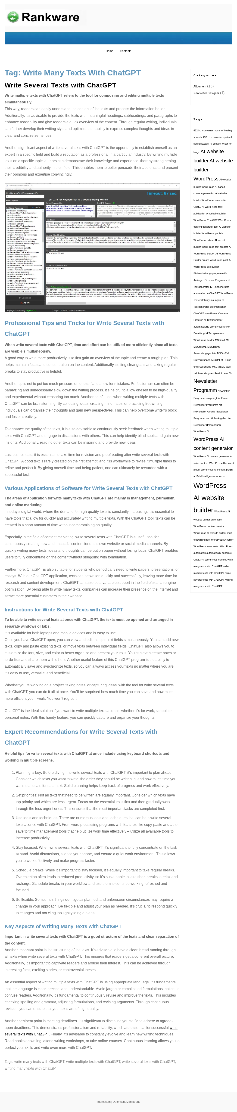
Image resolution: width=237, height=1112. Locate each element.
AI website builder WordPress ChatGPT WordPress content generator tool (212, 220)
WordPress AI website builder (210, 498)
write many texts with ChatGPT (39, 1062)
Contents (125, 51)
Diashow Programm (216, 280)
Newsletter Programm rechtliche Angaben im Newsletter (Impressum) (212, 418)
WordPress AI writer (222, 539)
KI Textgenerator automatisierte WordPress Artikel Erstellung (211, 327)
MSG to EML (222, 340)
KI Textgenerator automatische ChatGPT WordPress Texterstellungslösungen (213, 293)
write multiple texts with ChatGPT (93, 1062)
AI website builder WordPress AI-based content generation (212, 186)
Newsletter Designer (206, 93)
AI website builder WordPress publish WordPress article (212, 233)
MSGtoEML (199, 346)
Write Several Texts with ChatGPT (60, 85)
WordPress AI (201, 431)
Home (109, 51)
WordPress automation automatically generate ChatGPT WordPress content (213, 553)
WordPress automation (206, 546)
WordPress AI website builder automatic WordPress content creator (211, 519)
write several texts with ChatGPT (148, 1062)
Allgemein (199, 86)
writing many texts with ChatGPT (31, 1068)
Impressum (104, 1101)
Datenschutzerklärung (126, 1101)
